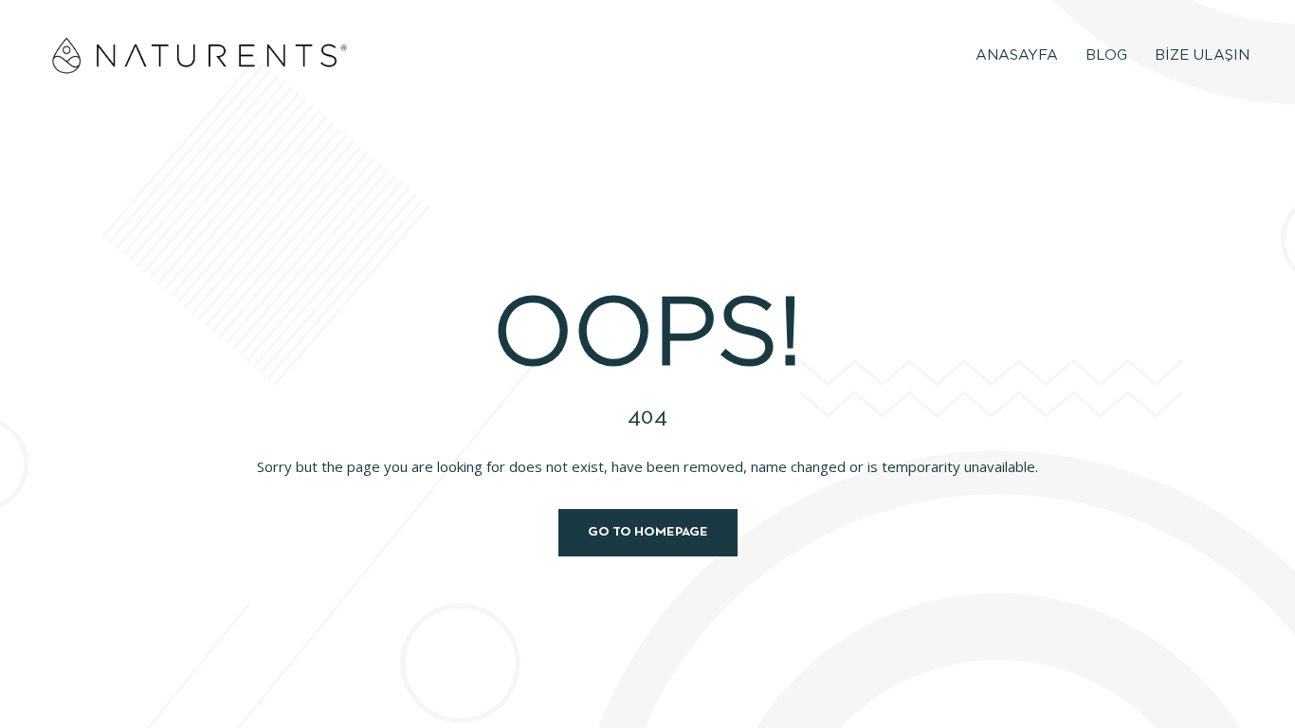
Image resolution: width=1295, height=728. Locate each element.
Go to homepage (648, 532)
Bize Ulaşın (1202, 55)
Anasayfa (1017, 55)
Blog (1106, 55)
